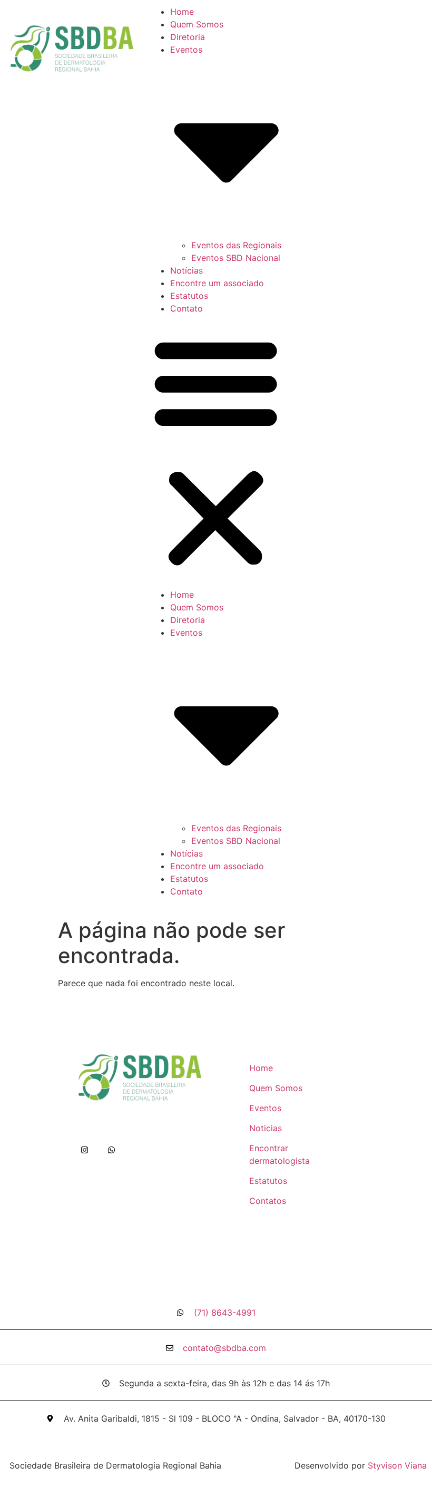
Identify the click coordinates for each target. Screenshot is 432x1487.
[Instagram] (84, 1150)
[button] (215, 451)
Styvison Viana (397, 1465)
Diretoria (187, 37)
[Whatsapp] (111, 1150)
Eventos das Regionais (236, 245)
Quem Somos (196, 24)
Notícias (186, 270)
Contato (186, 308)
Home (182, 11)
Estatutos (189, 295)
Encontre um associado (217, 283)
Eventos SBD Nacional (235, 257)
